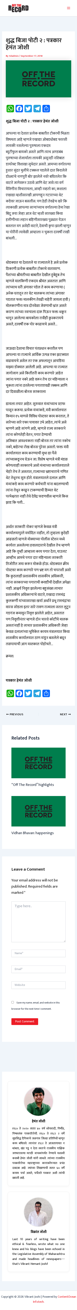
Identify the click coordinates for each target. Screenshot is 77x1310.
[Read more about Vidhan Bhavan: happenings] (38, 811)
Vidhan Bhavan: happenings (32, 833)
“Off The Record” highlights (32, 785)
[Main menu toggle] (68, 8)
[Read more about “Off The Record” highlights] (38, 763)
